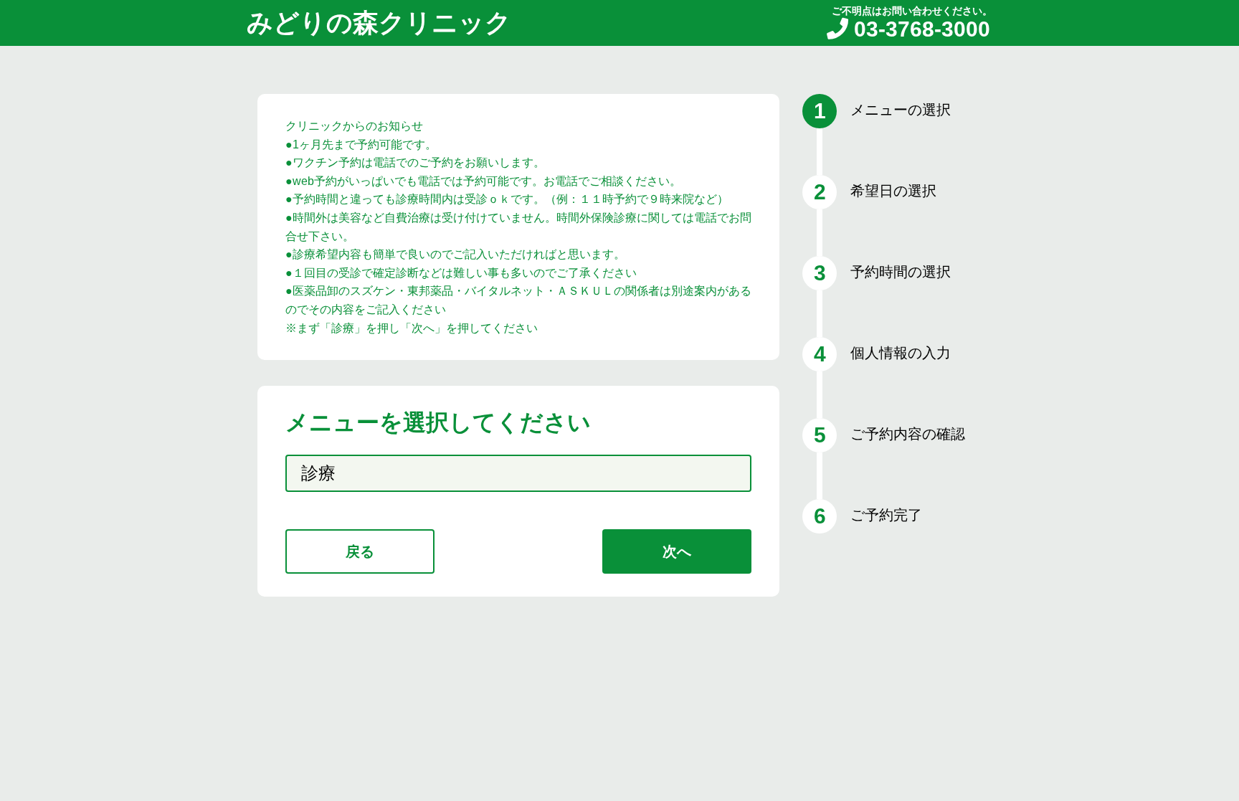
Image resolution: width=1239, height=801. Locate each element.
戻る (360, 551)
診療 (318, 473)
